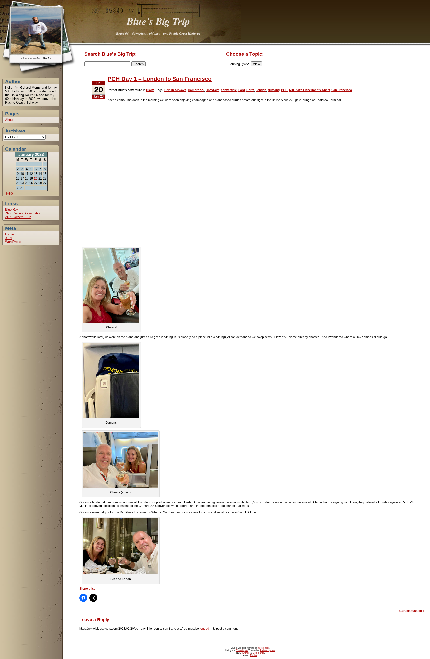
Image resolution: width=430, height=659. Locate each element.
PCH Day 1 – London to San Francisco (160, 79)
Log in (9, 234)
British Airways (175, 90)
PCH (284, 90)
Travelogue (242, 650)
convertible (229, 90)
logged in (206, 628)
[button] (111, 285)
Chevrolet (212, 90)
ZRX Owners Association (23, 213)
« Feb (8, 193)
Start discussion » (411, 611)
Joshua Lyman (267, 650)
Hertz (250, 90)
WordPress (13, 242)
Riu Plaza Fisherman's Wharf (309, 90)
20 (35, 178)
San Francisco (341, 90)
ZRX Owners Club (18, 217)
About (9, 120)
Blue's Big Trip (158, 21)
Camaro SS (196, 90)
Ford (241, 90)
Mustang (274, 90)
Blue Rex (11, 209)
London (261, 90)
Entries (246, 653)
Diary (150, 90)
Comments (258, 653)
